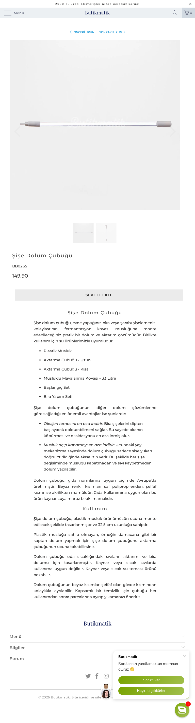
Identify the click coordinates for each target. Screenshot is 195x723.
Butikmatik (97, 13)
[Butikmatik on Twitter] (88, 676)
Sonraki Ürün (111, 32)
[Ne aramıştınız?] (176, 12)
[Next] (171, 131)
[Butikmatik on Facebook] (97, 676)
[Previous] (18, 131)
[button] (182, 710)
